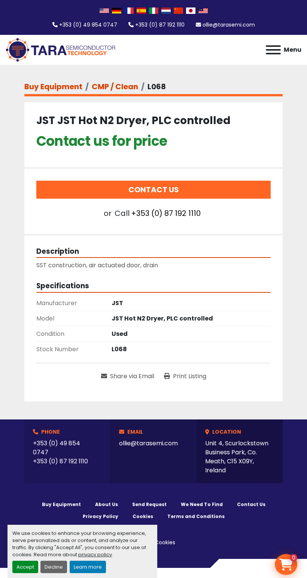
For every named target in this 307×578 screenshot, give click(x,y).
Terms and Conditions (196, 516)
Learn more (88, 567)
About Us (106, 504)
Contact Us (153, 189)
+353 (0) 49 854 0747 (88, 24)
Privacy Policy (100, 516)
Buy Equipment (61, 504)
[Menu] (273, 49)
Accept (25, 567)
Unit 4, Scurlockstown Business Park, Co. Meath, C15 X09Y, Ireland (236, 457)
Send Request (149, 504)
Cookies (143, 516)
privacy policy (95, 554)
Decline (54, 567)
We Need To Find (202, 504)
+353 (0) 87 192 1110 (160, 24)
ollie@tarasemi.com (229, 24)
